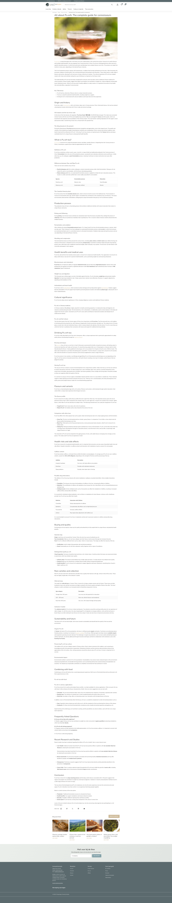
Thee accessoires (89, 9)
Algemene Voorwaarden (109, 875)
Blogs (59, 12)
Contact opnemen (91, 868)
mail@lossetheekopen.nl (59, 871)
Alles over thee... (64, 12)
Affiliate (89, 873)
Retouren (71, 873)
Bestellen (72, 866)
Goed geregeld (109, 866)
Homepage (54, 12)
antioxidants (67, 288)
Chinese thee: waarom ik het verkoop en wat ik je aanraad (77, 836)
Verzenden (72, 870)
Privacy (106, 870)
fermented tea (66, 105)
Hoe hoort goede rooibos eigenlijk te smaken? (94, 835)
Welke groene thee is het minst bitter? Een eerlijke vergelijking (111, 836)
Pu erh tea (56, 61)
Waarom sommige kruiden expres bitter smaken (59, 835)
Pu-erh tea (57, 142)
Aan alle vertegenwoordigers (57, 883)
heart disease (104, 288)
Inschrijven (96, 855)
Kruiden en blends (57, 9)
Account (71, 868)
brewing (59, 345)
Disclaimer (107, 873)
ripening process (78, 337)
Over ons (89, 870)
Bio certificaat (107, 868)
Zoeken (112, 4)
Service (90, 866)
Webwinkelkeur (108, 877)
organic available (80, 633)
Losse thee (48, 9)
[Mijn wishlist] (122, 4)
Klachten (71, 875)
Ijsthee (64, 9)
